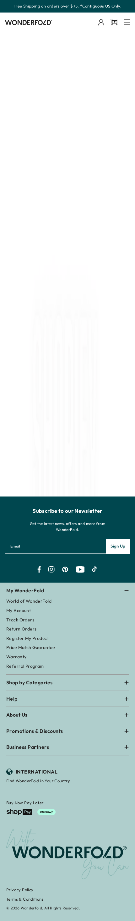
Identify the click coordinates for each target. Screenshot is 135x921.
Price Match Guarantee (30, 647)
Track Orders (20, 620)
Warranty (16, 657)
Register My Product (27, 638)
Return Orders (21, 629)
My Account (18, 610)
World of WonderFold (28, 601)
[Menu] (127, 22)
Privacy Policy (19, 889)
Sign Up (118, 545)
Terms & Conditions (25, 899)
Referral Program (25, 666)
